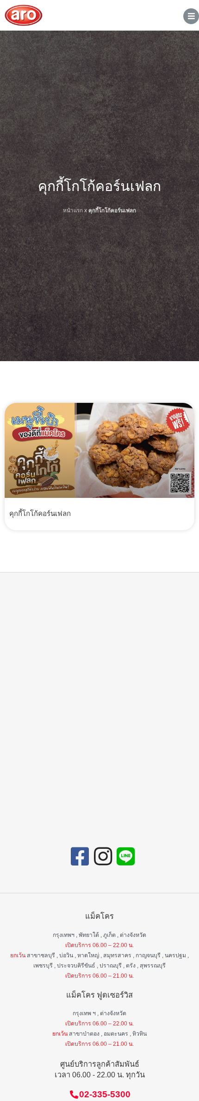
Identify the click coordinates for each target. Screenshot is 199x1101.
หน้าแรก (73, 210)
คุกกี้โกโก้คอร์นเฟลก (40, 513)
